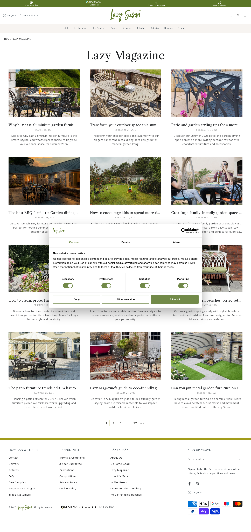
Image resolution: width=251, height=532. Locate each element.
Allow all (175, 299)
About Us (116, 457)
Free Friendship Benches (126, 494)
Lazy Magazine (22, 38)
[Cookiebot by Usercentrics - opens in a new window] (184, 230)
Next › (144, 423)
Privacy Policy (68, 482)
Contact (13, 457)
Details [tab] (125, 242)
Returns (14, 470)
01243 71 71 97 (32, 15)
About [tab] (176, 242)
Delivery (14, 463)
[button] (231, 15)
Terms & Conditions (72, 457)
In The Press (118, 482)
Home (7, 38)
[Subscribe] (238, 459)
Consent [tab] (74, 242)
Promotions (66, 470)
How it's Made (119, 476)
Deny (76, 299)
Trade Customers (20, 494)
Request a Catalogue (22, 488)
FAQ (11, 476)
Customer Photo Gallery (125, 488)
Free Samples (17, 482)
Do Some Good (120, 463)
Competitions (67, 476)
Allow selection (125, 299)
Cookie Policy (67, 488)
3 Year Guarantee (70, 463)
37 (135, 423)
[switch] (106, 285)
